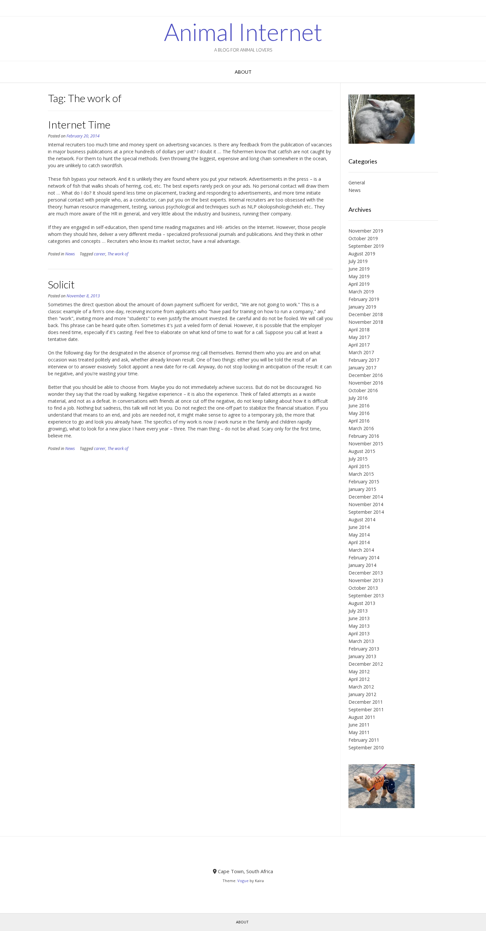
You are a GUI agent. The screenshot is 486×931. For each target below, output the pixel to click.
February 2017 (363, 360)
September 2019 (366, 246)
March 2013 (361, 641)
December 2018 (365, 314)
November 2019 (365, 231)
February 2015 (363, 481)
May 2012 (359, 671)
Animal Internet (243, 32)
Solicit (61, 284)
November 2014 (365, 504)
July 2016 (358, 398)
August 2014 (361, 519)
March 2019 (361, 291)
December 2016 (365, 375)
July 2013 (358, 611)
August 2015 (361, 451)
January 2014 (362, 565)
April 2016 (359, 421)
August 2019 (361, 253)
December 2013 (365, 573)
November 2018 (365, 322)
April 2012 (359, 679)
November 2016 (365, 383)
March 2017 (361, 352)
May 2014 (359, 535)
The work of (117, 254)
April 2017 (359, 345)
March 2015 (361, 474)
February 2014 (363, 557)
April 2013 (359, 633)
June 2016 (359, 405)
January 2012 (362, 694)
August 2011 (361, 717)
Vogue (243, 880)
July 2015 (358, 459)
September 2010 (366, 747)
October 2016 (363, 390)
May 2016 (359, 413)
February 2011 (363, 740)
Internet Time (79, 124)
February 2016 (363, 436)
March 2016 (361, 428)
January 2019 (362, 307)
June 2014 (359, 527)
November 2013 (365, 580)
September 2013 (366, 595)
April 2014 (359, 542)
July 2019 (358, 261)
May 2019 (359, 276)
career (99, 254)
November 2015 (365, 443)
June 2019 (359, 269)
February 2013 (363, 649)
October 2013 (363, 588)
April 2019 (359, 284)
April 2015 (359, 466)
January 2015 (362, 489)
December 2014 (365, 497)
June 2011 (359, 725)
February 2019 (363, 299)
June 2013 (359, 618)
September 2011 (366, 709)
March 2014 (361, 550)
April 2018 (359, 329)
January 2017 (362, 367)
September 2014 (366, 512)
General (356, 182)
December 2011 (365, 702)
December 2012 (365, 664)
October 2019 (363, 238)
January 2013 (362, 656)
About (243, 72)
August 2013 (361, 603)
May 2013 (359, 626)
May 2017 (359, 337)
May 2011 (359, 732)
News (70, 254)
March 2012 (361, 687)
